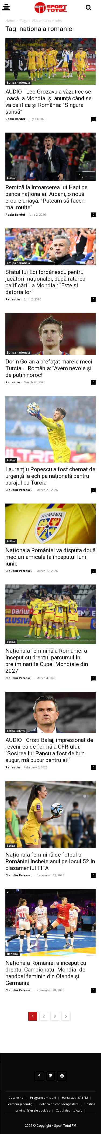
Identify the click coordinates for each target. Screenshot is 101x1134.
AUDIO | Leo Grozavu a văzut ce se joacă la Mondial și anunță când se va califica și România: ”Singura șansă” (48, 101)
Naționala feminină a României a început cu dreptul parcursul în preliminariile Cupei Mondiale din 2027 (46, 661)
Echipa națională (18, 82)
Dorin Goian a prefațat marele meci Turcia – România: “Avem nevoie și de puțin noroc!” (48, 368)
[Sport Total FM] (50, 7)
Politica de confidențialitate (59, 1104)
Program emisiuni (43, 1098)
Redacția (12, 299)
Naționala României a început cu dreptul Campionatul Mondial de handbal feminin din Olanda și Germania (45, 973)
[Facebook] (39, 1076)
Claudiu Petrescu (19, 490)
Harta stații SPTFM (75, 1098)
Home (10, 20)
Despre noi (16, 1098)
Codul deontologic (69, 1110)
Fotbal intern (16, 731)
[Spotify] (62, 1076)
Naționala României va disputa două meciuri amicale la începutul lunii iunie (50, 557)
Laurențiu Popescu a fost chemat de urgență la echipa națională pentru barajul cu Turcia (50, 476)
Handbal (13, 954)
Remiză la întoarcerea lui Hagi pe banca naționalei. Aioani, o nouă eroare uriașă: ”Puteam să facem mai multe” (46, 197)
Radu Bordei (15, 119)
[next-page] (66, 1016)
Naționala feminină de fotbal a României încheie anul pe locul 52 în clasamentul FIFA (50, 861)
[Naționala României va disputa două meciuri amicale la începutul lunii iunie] (50, 523)
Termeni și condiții (19, 1104)
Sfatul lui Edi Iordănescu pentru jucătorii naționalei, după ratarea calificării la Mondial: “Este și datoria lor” (45, 282)
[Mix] (50, 1076)
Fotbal (11, 178)
